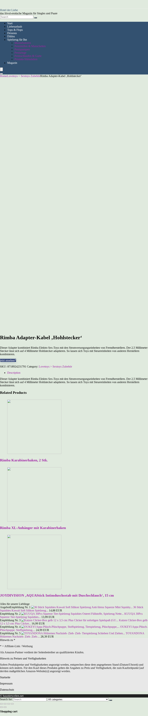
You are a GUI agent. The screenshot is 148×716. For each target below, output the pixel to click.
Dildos (11, 36)
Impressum (6, 683)
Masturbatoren (22, 42)
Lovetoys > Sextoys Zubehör (23, 76)
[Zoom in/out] (12, 703)
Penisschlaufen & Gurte (28, 55)
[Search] (35, 17)
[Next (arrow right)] (5, 707)
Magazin (12, 62)
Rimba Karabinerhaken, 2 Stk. (24, 460)
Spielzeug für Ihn (17, 39)
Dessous (12, 33)
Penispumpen (22, 49)
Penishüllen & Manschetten (30, 46)
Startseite (5, 677)
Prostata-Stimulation (25, 59)
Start (9, 23)
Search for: (6, 699)
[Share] (5, 703)
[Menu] (1, 69)
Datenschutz (7, 689)
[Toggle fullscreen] (8, 703)
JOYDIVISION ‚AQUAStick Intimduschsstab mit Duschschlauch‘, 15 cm (57, 595)
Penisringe (20, 52)
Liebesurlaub (14, 26)
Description (13, 372)
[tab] (77, 372)
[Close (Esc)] (1, 703)
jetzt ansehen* (8, 360)
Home (3, 76)
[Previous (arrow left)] (1, 707)
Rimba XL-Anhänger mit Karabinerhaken (33, 528)
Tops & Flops (15, 29)
